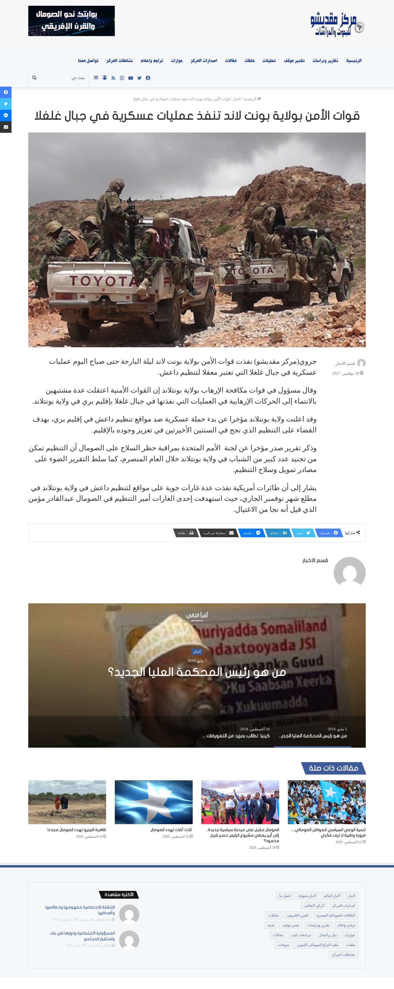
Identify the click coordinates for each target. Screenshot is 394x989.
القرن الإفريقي (297, 915)
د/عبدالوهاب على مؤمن (95, 919)
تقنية (271, 925)
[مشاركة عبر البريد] (6, 127)
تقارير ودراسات (325, 60)
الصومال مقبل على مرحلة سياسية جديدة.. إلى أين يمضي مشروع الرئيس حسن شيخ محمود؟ (242, 835)
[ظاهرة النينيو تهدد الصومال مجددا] (67, 802)
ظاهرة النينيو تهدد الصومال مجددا (77, 830)
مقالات (231, 60)
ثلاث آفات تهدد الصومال (172, 830)
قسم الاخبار (345, 363)
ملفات (249, 60)
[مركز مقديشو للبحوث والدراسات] (337, 26)
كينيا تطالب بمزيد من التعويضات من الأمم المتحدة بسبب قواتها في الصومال (197, 672)
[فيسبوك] (6, 92)
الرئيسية (354, 60)
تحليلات (269, 60)
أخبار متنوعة (307, 896)
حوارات (177, 60)
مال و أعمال (328, 935)
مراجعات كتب (301, 935)
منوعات (283, 945)
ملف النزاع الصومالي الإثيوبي (317, 945)
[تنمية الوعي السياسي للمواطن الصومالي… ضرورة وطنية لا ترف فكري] (327, 802)
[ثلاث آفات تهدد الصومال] (154, 802)
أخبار (237, 99)
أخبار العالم (332, 896)
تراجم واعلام (152, 60)
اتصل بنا (284, 896)
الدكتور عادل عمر (99, 945)
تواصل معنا (88, 60)
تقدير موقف (294, 60)
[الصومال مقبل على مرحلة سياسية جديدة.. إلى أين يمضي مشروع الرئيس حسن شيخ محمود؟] (240, 802)
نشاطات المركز (119, 60)
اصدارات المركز (204, 60)
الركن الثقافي (314, 906)
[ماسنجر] (6, 115)
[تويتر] (6, 104)
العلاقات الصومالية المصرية (335, 915)
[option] (197, 675)
